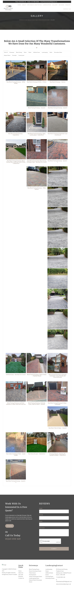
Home (20, 571)
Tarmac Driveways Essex (35, 576)
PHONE (41, 514)
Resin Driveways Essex (35, 571)
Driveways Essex (50, 578)
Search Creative (13, 574)
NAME (40, 508)
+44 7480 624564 (35, 1)
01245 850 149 (22, 1)
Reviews (20, 576)
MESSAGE (42, 527)
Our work (20, 574)
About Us (20, 572)
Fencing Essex (49, 576)
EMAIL (40, 521)
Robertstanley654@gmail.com (50, 1)
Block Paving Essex (34, 569)
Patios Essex (32, 573)
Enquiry (9, 526)
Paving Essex (32, 574)
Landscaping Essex (34, 578)
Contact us (21, 578)
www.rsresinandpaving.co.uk (63, 584)
